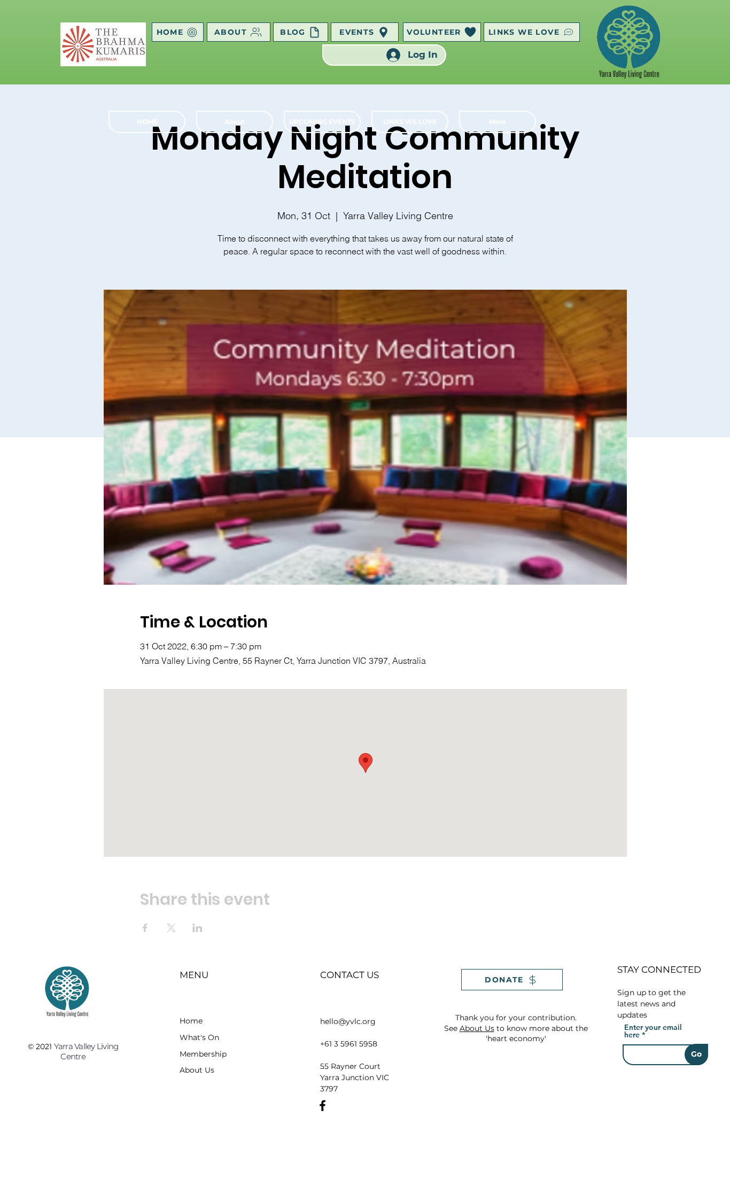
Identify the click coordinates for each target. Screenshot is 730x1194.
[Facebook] (322, 1105)
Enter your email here (653, 1031)
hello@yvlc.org (348, 1021)
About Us (197, 1070)
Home (191, 1021)
